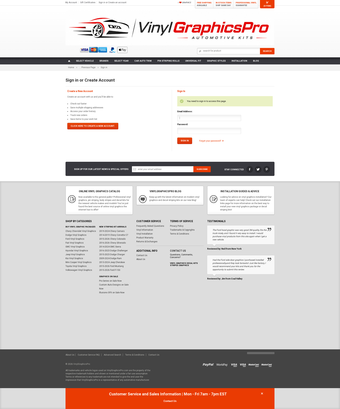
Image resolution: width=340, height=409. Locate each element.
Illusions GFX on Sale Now (111, 292)
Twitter (258, 169)
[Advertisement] (170, 323)
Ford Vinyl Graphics (75, 239)
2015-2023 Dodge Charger (112, 254)
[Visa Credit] (234, 364)
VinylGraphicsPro (81, 364)
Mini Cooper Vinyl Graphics (79, 262)
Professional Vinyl (246, 4)
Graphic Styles (216, 61)
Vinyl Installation (144, 234)
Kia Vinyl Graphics (74, 258)
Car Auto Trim (143, 61)
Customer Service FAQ (89, 355)
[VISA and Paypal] (209, 364)
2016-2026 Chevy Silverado (112, 243)
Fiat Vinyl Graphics (75, 243)
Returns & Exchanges (146, 241)
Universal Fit (193, 61)
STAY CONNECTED (234, 169)
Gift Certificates (87, 2)
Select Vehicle (85, 61)
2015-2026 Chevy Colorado (112, 239)
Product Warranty (144, 237)
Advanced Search (112, 355)
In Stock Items (223, 4)
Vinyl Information (144, 230)
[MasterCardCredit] (254, 364)
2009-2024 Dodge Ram (110, 258)
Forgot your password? (210, 141)
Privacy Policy (176, 226)
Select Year (121, 61)
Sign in (102, 2)
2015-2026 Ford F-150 (109, 270)
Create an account (117, 2)
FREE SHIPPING (204, 4)
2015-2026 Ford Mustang (111, 266)
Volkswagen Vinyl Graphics (79, 270)
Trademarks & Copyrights (182, 230)
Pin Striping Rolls (168, 61)
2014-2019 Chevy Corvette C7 (113, 235)
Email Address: (184, 111)
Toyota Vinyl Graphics (76, 266)
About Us (140, 259)
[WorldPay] (222, 364)
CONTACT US (178, 250)
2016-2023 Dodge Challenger (113, 250)
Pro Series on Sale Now (110, 281)
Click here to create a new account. (93, 126)
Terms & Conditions (179, 234)
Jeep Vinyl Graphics (75, 254)
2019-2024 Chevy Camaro (111, 231)
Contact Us (141, 255)
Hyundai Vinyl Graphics (77, 250)
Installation (239, 61)
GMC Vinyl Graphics (75, 246)
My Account (71, 2)
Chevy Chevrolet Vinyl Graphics (81, 231)
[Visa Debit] (244, 364)
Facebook (249, 169)
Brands (104, 61)
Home (71, 67)
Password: (182, 124)
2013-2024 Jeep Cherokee (112, 262)
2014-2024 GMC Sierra (110, 246)
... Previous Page (87, 67)
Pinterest (266, 169)
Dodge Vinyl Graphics (76, 235)
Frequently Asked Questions (150, 226)
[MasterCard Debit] (267, 364)
